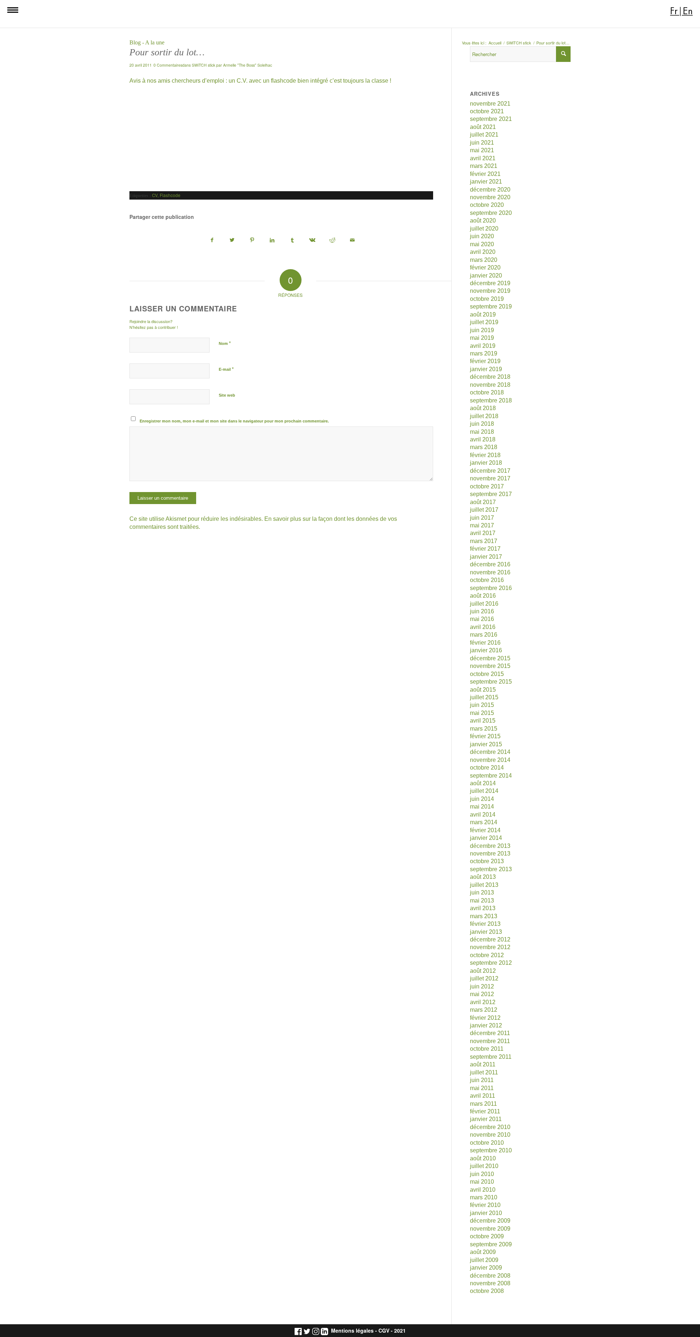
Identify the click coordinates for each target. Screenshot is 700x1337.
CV (155, 195)
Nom (225, 343)
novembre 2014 (490, 760)
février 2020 (485, 267)
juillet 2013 (484, 885)
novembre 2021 (490, 104)
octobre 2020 (487, 205)
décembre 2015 (490, 658)
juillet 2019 (484, 322)
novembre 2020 (490, 197)
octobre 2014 (487, 767)
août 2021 (483, 127)
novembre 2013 (490, 853)
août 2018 (483, 408)
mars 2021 (483, 166)
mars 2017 (483, 541)
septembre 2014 (491, 775)
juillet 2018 (484, 416)
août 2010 (483, 1158)
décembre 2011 (490, 1033)
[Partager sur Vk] (312, 240)
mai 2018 (482, 432)
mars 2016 (483, 635)
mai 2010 (482, 1182)
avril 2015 (482, 720)
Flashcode (170, 195)
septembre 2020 (491, 213)
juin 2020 (482, 236)
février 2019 (485, 361)
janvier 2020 (486, 275)
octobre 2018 (487, 392)
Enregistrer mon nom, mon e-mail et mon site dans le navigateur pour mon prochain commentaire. (234, 421)
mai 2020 (482, 244)
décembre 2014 (490, 752)
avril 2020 (482, 252)
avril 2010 (482, 1190)
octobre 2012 (487, 955)
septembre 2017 (491, 494)
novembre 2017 (490, 478)
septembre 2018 (491, 400)
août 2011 (482, 1064)
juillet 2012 (484, 978)
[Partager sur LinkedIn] (272, 240)
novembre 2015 (490, 666)
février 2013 (485, 924)
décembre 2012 (490, 939)
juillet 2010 (484, 1166)
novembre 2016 (490, 572)
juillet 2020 (484, 228)
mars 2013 (483, 916)
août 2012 (483, 971)
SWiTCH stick (203, 65)
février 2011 (485, 1111)
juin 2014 (482, 799)
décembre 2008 (490, 1276)
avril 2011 (482, 1096)
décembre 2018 (490, 377)
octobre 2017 (487, 486)
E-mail (226, 369)
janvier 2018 (486, 463)
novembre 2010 (490, 1135)
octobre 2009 (487, 1236)
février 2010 (485, 1205)
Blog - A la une (146, 42)
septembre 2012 (491, 963)
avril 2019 (482, 346)
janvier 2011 (486, 1119)
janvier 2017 (486, 557)
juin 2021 (482, 142)
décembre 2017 (490, 471)
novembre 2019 (490, 291)
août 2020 (483, 220)
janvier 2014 (486, 838)
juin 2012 (482, 986)
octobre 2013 (487, 861)
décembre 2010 (490, 1127)
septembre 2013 (491, 869)
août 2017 (483, 502)
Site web (227, 395)
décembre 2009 (490, 1221)
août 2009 (483, 1252)
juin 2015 (482, 705)
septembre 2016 (491, 588)
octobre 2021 (487, 111)
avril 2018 (482, 439)
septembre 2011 (491, 1057)
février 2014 (485, 830)
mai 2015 (482, 713)
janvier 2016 (486, 650)
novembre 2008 (490, 1283)
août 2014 (483, 783)
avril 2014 (482, 814)
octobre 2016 (487, 580)
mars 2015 (483, 728)
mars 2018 (483, 447)
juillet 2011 (484, 1072)
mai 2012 (482, 994)
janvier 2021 (486, 181)
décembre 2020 (490, 189)
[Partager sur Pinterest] (252, 240)
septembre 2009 (491, 1244)
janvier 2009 (486, 1268)
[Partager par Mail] (352, 240)
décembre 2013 (490, 846)
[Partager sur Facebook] (212, 240)
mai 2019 (482, 338)
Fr (674, 11)
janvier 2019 (486, 369)
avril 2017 (482, 533)
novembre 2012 (490, 947)
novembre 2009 (490, 1229)
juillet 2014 (484, 791)
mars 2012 (483, 1010)
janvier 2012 (486, 1025)
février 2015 (485, 736)
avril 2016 (482, 627)
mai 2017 (482, 525)
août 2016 (483, 596)
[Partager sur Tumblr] (292, 240)
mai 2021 (482, 150)
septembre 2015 (491, 682)
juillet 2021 (484, 134)
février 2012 (485, 1018)
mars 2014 (483, 822)
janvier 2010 (486, 1213)
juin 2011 (482, 1080)
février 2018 (485, 455)
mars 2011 (483, 1104)
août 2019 (483, 314)
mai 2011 (482, 1088)
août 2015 (483, 690)
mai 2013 (482, 900)
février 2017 (485, 549)
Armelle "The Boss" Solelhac (247, 65)
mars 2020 (483, 260)
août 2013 (483, 877)
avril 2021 (482, 158)
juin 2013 (482, 892)
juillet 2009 (484, 1260)
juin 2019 (482, 330)
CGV (383, 1330)
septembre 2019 (491, 306)
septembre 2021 (491, 119)
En (688, 11)
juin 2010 (482, 1174)
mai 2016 (482, 619)
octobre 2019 (487, 299)
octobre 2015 (487, 674)
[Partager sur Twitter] (232, 240)
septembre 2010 (491, 1150)
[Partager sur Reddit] (332, 240)
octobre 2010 (487, 1143)
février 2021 (485, 174)
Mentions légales (352, 1330)
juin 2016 (482, 611)
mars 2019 (483, 353)
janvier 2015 (486, 744)
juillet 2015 (484, 697)
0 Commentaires (167, 65)
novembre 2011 (490, 1041)
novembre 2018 (490, 385)
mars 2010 (483, 1197)
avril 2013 (482, 908)
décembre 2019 (490, 283)
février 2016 (485, 643)
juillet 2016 (484, 604)
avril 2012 (482, 1002)
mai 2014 (482, 806)
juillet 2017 (484, 510)
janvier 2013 (486, 932)
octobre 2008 (487, 1291)
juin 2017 (482, 518)
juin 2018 (482, 424)
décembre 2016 (490, 564)
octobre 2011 (486, 1049)
